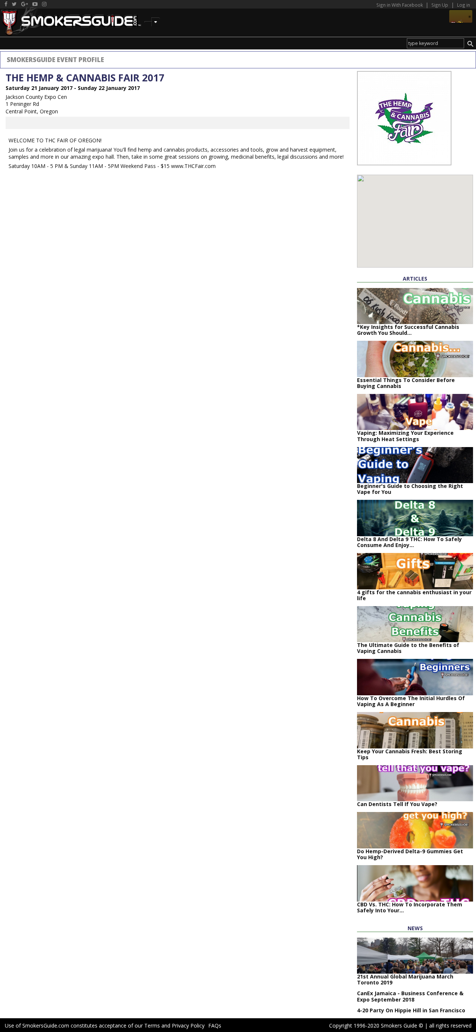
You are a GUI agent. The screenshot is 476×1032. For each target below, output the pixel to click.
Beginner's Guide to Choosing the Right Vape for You (410, 488)
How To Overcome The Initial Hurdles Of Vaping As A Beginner (411, 701)
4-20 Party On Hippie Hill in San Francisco (411, 1010)
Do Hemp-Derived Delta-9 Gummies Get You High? (410, 854)
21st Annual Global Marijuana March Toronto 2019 (405, 979)
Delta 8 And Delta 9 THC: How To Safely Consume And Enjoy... (409, 542)
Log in (463, 5)
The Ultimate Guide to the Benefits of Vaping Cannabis (408, 647)
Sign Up (439, 5)
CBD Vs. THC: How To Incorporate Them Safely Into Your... (409, 907)
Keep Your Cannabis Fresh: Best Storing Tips (409, 754)
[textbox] (435, 43)
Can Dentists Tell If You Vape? (397, 804)
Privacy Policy (188, 1025)
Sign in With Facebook (400, 5)
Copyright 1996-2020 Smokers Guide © (376, 1025)
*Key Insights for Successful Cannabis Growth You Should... (408, 329)
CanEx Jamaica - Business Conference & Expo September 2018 (410, 996)
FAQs (214, 1025)
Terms (152, 1025)
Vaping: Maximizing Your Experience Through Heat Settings (405, 435)
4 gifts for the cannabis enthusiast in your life (414, 595)
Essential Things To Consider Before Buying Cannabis (406, 382)
